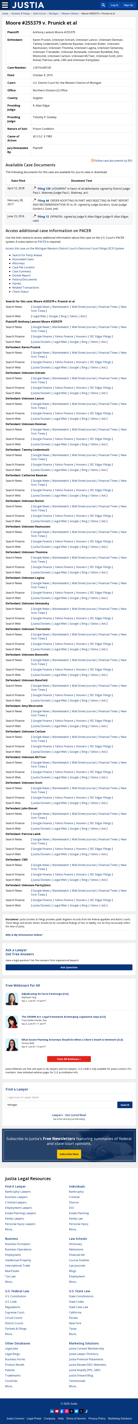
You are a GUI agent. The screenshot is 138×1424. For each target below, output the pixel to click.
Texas (73, 1328)
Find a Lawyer (17, 1089)
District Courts (14, 1323)
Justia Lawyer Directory (83, 1354)
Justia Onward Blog (81, 1375)
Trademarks (13, 1375)
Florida (73, 1318)
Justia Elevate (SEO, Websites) (87, 1365)
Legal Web (39, 316)
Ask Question (69, 967)
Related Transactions (25, 287)
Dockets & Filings (16, 1328)
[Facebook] (62, 1411)
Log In (114, 5)
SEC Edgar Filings (100, 336)
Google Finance (42, 336)
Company (49, 1418)
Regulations (12, 1307)
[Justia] (28, 5)
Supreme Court (14, 1312)
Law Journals (77, 1265)
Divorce (74, 1202)
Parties (16, 283)
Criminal (74, 1197)
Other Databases (17, 1343)
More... (9, 1229)
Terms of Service (76, 1418)
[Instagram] (67, 1411)
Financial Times (108, 307)
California (75, 1312)
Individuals (77, 1186)
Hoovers (81, 336)
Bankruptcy (76, 1191)
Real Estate (12, 1271)
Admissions (76, 1249)
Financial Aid (76, 1255)
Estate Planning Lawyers (20, 1213)
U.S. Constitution (15, 1296)
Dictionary (75, 1244)
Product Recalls (14, 1365)
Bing (64, 316)
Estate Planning (79, 1213)
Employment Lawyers (18, 1208)
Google (53, 316)
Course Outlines (79, 1260)
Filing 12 (43, 216)
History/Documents (24, 279)
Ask (82, 316)
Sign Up (128, 5)
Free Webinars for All (23, 985)
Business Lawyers (16, 1197)
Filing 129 (44, 188)
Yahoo (74, 316)
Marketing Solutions (84, 1343)
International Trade (17, 1265)
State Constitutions (81, 1296)
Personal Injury (78, 1224)
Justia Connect (15, 1418)
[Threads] (72, 1411)
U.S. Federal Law (17, 1291)
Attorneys (18, 263)
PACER (42, 242)
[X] (81, 1411)
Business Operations (18, 1249)
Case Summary (21, 271)
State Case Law (78, 1307)
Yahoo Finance (64, 336)
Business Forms (15, 1359)
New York (75, 1323)
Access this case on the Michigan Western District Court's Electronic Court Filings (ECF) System (65, 248)
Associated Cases (23, 259)
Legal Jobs (11, 1348)
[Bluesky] (76, 1411)
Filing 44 (43, 200)
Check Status (20, 291)
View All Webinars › (69, 1059)
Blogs (72, 1271)
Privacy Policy (97, 1418)
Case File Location (23, 267)
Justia (73, 1403)
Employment (13, 1255)
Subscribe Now (69, 1154)
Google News (41, 307)
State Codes (76, 1301)
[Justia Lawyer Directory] (86, 1411)
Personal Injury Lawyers (20, 1224)
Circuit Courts (13, 1318)
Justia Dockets (42, 342)
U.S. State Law (79, 1291)
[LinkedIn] (52, 1411)
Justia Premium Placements (86, 1359)
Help (61, 1418)
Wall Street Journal (84, 307)
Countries (11, 1381)
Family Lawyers (14, 1218)
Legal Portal (34, 1418)
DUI (71, 1208)
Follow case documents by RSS (113, 160)
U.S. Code (11, 1301)
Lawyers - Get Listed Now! (69, 1115)
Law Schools (78, 1239)
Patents (10, 1370)
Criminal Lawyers (16, 1202)
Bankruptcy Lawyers (18, 1191)
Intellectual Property (18, 1260)
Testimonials (77, 1381)
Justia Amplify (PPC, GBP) (84, 1370)
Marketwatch (60, 307)
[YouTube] (57, 1411)
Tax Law (10, 1276)
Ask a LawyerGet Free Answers (20, 952)
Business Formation (17, 1244)
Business (11, 1239)
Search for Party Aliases (27, 255)
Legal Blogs (12, 1354)
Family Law (76, 1218)
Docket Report (21, 275)
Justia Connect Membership (86, 1348)
